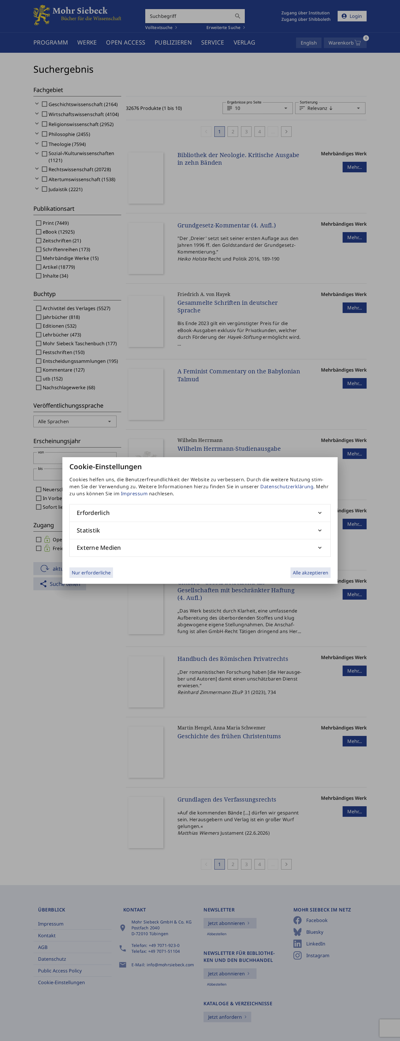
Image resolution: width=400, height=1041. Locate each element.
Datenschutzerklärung (286, 486)
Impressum (134, 493)
